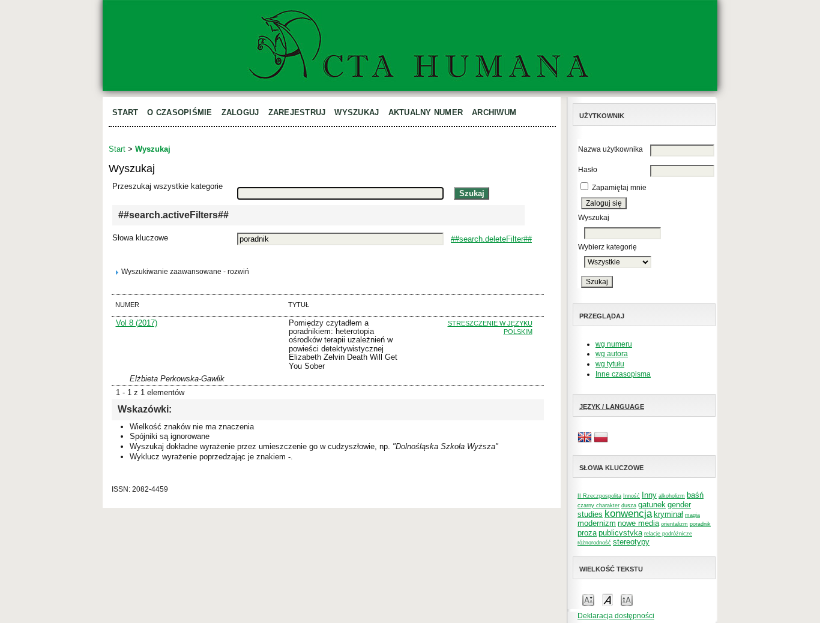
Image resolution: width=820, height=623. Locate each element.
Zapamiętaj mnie (619, 187)
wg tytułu (609, 364)
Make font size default (607, 599)
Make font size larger (627, 599)
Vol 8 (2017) (136, 322)
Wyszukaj (356, 112)
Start (125, 112)
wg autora (611, 354)
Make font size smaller (588, 599)
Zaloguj (240, 112)
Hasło (587, 169)
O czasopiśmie (179, 112)
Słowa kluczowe (140, 237)
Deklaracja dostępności (615, 616)
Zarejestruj (297, 112)
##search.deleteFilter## (491, 238)
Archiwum (494, 112)
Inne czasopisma (623, 374)
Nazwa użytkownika (610, 149)
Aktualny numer (425, 112)
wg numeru (613, 344)
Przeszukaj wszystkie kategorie (167, 186)
